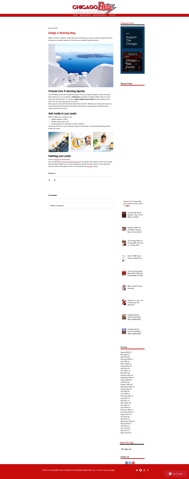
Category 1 (52, 173)
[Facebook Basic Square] (126, 463)
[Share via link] (55, 180)
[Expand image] (58, 142)
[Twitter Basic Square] (130, 463)
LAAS (112, 470)
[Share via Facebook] (49, 180)
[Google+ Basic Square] (133, 463)
